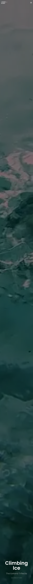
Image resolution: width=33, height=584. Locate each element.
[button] (31, 2)
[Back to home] (4, 2)
